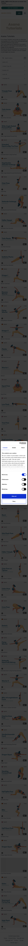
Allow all (14, 496)
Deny (14, 501)
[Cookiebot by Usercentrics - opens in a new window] (19, 443)
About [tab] (23, 447)
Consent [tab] (5, 447)
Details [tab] (14, 447)
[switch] (24, 479)
